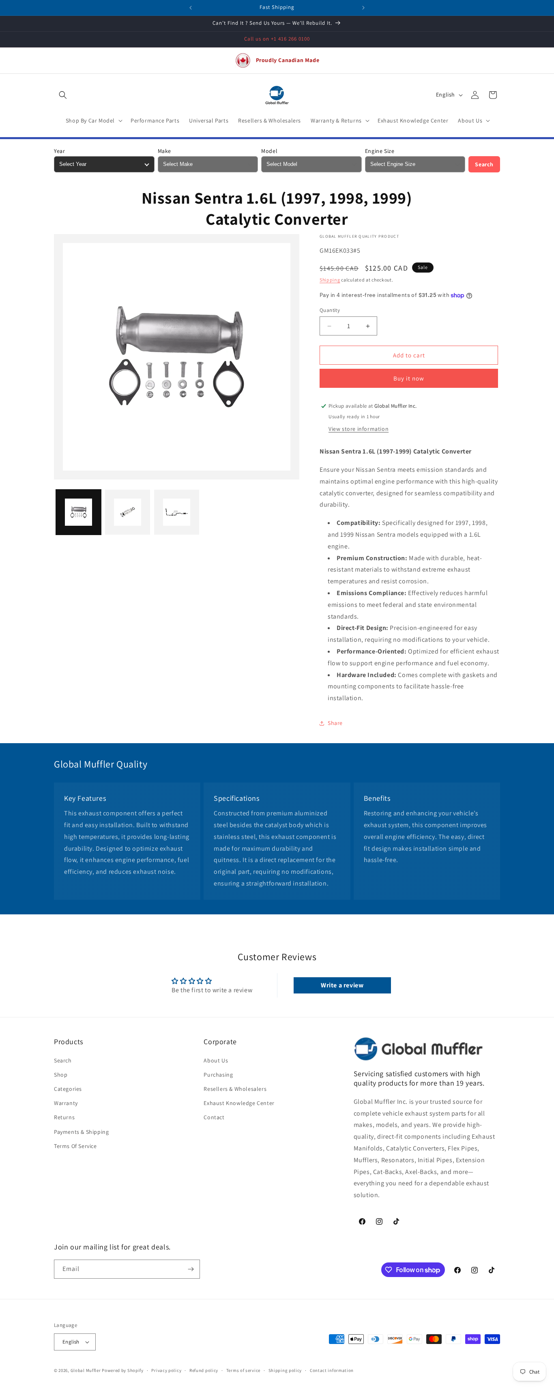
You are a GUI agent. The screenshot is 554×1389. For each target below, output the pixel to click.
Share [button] (335, 723)
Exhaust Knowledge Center (239, 1103)
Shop (60, 1074)
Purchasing (218, 1074)
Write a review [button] (342, 985)
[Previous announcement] (191, 7)
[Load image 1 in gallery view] (78, 512)
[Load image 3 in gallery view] (176, 512)
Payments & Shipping (81, 1131)
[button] (63, 95)
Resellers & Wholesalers (235, 1088)
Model (269, 151)
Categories (68, 1088)
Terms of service (243, 1370)
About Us (216, 1060)
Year (59, 151)
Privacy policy (166, 1370)
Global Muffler (86, 1370)
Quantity (330, 310)
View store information (359, 428)
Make (164, 151)
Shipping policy (285, 1370)
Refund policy (203, 1370)
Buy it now (408, 378)
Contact (214, 1117)
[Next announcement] (363, 7)
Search (484, 164)
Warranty (66, 1103)
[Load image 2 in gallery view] (127, 512)
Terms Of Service (75, 1146)
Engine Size (380, 151)
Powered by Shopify (123, 1370)
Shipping (330, 280)
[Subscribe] (191, 1269)
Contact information (332, 1370)
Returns (64, 1117)
